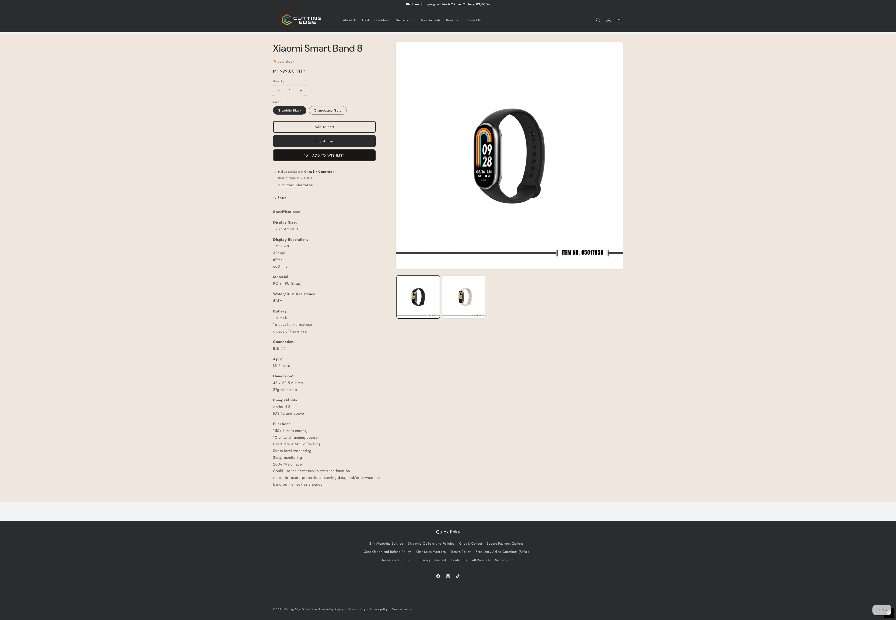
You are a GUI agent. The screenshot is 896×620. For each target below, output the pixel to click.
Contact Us (459, 560)
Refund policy (356, 609)
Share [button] (282, 197)
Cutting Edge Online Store (301, 609)
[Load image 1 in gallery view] (418, 297)
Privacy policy (379, 609)
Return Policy (461, 551)
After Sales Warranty (431, 551)
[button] (598, 20)
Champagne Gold (328, 110)
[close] (85, 593)
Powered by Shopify (331, 609)
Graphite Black (289, 110)
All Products (481, 560)
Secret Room (504, 560)
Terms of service (402, 609)
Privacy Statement (433, 560)
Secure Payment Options (505, 543)
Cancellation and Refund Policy (387, 551)
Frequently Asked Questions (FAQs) (502, 551)
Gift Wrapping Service (386, 543)
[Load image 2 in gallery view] (463, 297)
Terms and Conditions (398, 560)
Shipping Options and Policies (431, 543)
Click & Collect (470, 543)
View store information (295, 184)
